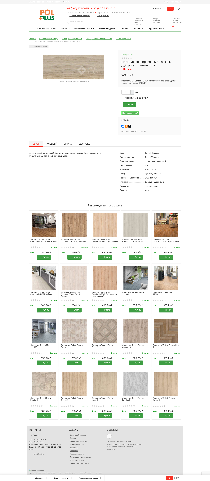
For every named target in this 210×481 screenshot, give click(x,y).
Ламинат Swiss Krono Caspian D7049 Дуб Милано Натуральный (104, 294)
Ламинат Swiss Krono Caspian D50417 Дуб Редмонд (70, 294)
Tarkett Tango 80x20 (138, 131)
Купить (131, 105)
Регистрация (176, 2)
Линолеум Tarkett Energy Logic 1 (103, 399)
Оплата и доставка (36, 2)
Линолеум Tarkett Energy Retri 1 (166, 346)
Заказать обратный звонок (80, 16)
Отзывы (52, 143)
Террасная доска (156, 29)
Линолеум (124, 29)
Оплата (68, 144)
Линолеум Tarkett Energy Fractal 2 (72, 346)
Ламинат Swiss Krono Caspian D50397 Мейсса (41, 293)
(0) (42, 247)
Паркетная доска (107, 29)
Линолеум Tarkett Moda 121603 (40, 346)
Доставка (84, 144)
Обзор (36, 144)
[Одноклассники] (126, 126)
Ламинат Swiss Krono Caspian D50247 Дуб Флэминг (166, 240)
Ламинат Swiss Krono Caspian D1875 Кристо (132, 240)
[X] (129, 126)
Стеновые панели (77, 460)
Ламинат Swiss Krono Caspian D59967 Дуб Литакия (105, 240)
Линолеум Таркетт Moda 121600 (133, 293)
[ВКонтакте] (122, 126)
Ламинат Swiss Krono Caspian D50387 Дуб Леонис (74, 240)
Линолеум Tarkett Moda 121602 (163, 293)
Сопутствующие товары (79, 463)
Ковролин (138, 29)
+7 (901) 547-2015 (104, 8)
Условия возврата (53, 2)
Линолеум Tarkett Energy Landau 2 (133, 399)
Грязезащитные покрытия (80, 457)
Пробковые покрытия (84, 29)
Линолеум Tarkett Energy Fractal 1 (41, 399)
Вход (166, 2)
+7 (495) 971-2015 (78, 8)
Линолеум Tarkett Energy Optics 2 (72, 399)
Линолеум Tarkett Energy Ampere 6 (133, 346)
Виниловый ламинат (46, 29)
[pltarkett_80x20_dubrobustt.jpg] (73, 67)
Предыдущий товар (40, 47)
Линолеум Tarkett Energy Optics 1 (164, 399)
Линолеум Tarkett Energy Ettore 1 (103, 346)
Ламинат (65, 29)
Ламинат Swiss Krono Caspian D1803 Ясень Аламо (43, 240)
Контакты (66, 2)
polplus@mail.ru (102, 16)
